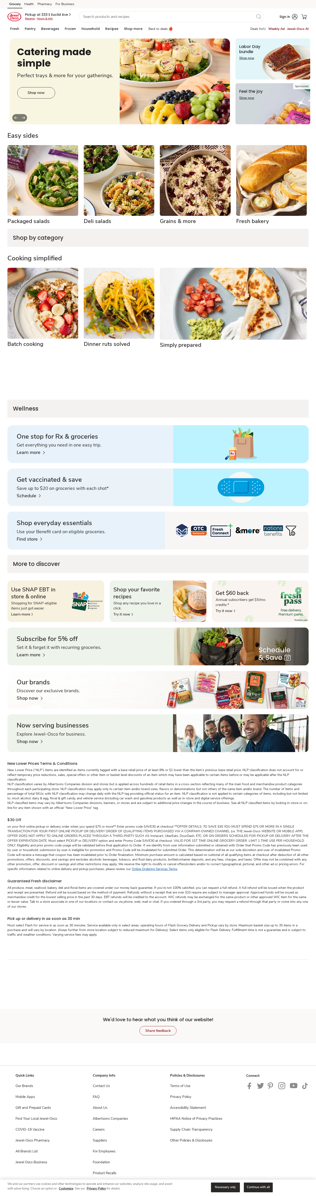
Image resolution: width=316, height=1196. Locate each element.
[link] (31, 452)
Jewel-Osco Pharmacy (32, 1140)
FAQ (96, 1096)
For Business (65, 4)
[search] (258, 16)
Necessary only (225, 1187)
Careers (99, 1129)
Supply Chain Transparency (191, 1129)
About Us (100, 1107)
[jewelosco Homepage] (14, 16)
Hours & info (45, 18)
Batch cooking (25, 344)
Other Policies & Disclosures (191, 1140)
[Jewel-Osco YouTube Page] (293, 1085)
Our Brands (24, 1086)
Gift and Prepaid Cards (33, 1107)
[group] (119, 81)
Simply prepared (180, 344)
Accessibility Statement (188, 1107)
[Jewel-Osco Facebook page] (250, 1085)
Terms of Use (180, 1086)
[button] (48, 15)
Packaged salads (28, 221)
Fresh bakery (252, 221)
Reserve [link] (30, 18)
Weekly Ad (276, 29)
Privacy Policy (180, 1096)
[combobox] (171, 16)
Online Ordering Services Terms (154, 869)
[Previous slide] (16, 117)
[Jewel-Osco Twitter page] (260, 1085)
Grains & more (178, 221)
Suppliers (100, 1140)
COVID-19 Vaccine (29, 1129)
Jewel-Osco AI (298, 29)
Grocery (15, 4)
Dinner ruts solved (107, 344)
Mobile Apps (25, 1096)
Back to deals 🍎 (161, 29)
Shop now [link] (246, 58)
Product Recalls (104, 1173)
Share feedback (158, 1030)
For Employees (104, 1151)
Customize (66, 1188)
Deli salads (97, 221)
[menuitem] (14, 29)
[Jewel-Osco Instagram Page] (282, 1085)
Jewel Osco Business (31, 1162)
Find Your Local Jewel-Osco (36, 1118)
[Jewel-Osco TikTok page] (305, 1085)
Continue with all (258, 1187)
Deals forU (258, 29)
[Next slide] (23, 117)
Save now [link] (36, 100)
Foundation (101, 1162)
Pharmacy (44, 4)
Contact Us (101, 1086)
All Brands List (26, 1151)
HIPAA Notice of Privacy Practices (196, 1118)
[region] (158, 1188)
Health (29, 4)
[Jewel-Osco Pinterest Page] (271, 1085)
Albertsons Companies (110, 1118)
